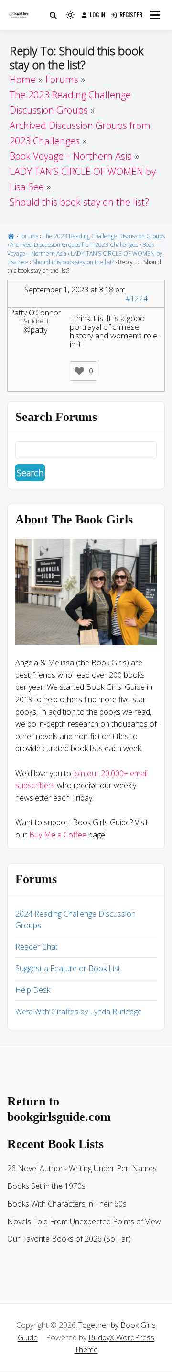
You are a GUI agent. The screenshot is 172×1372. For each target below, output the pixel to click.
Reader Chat (36, 947)
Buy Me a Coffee (57, 834)
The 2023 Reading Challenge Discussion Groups (104, 236)
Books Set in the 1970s (46, 1186)
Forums (28, 236)
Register (130, 15)
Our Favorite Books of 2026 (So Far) (69, 1238)
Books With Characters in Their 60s (67, 1203)
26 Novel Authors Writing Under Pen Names (82, 1168)
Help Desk (32, 990)
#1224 (137, 298)
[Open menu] (155, 14)
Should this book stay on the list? (73, 262)
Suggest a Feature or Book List (67, 968)
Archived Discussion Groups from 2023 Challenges (74, 245)
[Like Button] (79, 371)
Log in (97, 15)
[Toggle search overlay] (53, 15)
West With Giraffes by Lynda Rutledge (78, 1011)
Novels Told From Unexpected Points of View (84, 1221)
